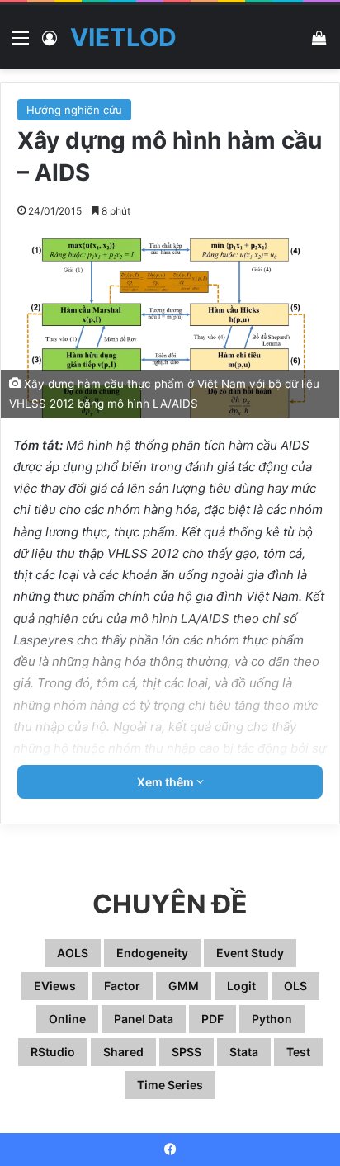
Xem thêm (166, 782)
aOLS (72, 953)
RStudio (53, 1052)
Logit (241, 986)
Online (67, 1019)
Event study (250, 953)
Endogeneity (152, 953)
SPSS (186, 1052)
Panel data (143, 1019)
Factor (122, 986)
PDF (212, 1019)
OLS (295, 986)
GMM (183, 986)
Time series (170, 1085)
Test (298, 1052)
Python (272, 1019)
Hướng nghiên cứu (74, 109)
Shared (123, 1052)
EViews (55, 986)
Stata (243, 1052)
